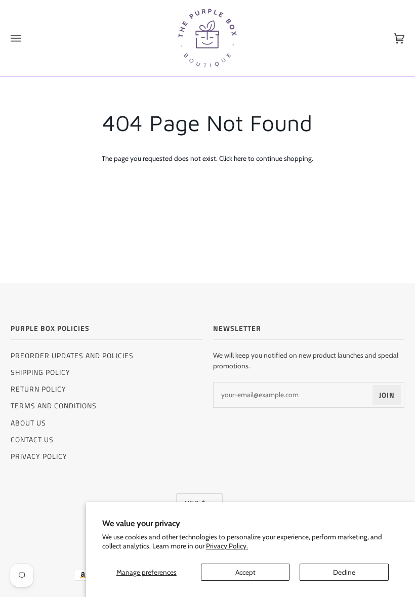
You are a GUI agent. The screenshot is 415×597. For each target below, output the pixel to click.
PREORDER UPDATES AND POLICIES (72, 355)
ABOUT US (28, 422)
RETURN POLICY (38, 388)
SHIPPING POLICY (40, 372)
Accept (245, 572)
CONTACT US (32, 439)
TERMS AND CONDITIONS (54, 405)
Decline (344, 572)
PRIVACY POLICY (39, 456)
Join (387, 395)
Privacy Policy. (227, 546)
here (240, 158)
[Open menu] (26, 38)
